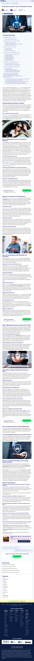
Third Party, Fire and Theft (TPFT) (10, 50)
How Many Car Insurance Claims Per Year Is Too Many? (10, 572)
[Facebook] (12, 647)
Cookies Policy (20, 604)
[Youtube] (17, 647)
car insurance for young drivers (13, 198)
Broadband (5, 584)
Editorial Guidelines (25, 604)
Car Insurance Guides (14, 3)
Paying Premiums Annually (9, 56)
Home (3, 3)
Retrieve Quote (26, 192)
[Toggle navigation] (32, 1)
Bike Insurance (22, 616)
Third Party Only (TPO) (8, 49)
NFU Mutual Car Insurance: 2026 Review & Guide (9, 568)
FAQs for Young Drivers (7, 77)
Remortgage (16, 611)
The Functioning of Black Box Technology (11, 63)
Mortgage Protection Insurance (16, 620)
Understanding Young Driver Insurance (9, 37)
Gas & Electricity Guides (5, 621)
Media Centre (27, 622)
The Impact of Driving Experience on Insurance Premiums (14, 43)
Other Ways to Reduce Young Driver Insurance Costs (11, 66)
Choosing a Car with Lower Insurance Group (12, 54)
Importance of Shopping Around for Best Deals (12, 71)
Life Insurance (22, 623)
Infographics (5, 582)
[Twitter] (14, 647)
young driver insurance (17, 92)
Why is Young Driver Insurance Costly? (11, 39)
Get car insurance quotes (23, 541)
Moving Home (16, 615)
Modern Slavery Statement (14, 605)
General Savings (5, 579)
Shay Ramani (6, 10)
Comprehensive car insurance (7, 208)
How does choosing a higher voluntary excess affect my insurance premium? (17, 78)
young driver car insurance (9, 161)
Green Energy (6, 625)
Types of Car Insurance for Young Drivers (10, 46)
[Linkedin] (22, 647)
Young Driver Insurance (6, 114)
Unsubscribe (20, 605)
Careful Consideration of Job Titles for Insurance (12, 70)
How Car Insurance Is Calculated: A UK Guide (9, 566)
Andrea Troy (15, 10)
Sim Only (27, 611)
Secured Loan (5, 592)
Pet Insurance (22, 622)
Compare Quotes (26, 190)
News (4, 593)
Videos (4, 589)
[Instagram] (19, 647)
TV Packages (11, 616)
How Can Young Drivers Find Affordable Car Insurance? (12, 52)
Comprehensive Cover (8, 48)
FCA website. (4, 658)
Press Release (5, 587)
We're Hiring (27, 623)
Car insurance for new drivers (16, 151)
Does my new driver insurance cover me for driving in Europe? (15, 82)
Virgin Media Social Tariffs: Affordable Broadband (23, 550)
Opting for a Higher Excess (9, 60)
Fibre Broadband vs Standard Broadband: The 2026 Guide (11, 570)
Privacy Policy (8, 604)
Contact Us (3, 604)
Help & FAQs (27, 621)
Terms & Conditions (13, 604)
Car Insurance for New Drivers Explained (8, 564)
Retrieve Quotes (17, 558)
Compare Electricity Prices (5, 618)
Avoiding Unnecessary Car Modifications (11, 69)
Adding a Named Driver (8, 68)
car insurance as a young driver (15, 258)
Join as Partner (27, 632)
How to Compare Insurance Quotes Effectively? (11, 73)
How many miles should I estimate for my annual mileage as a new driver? (17, 81)
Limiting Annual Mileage (9, 55)
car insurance (19, 87)
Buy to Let (16, 616)
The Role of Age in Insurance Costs (10, 42)
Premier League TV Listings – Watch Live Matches (10, 547)
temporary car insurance (6, 164)
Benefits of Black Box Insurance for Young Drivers (12, 64)
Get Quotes (17, 556)
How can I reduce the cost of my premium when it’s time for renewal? (16, 83)
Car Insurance (7, 3)
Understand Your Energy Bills (5, 632)
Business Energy (5, 595)
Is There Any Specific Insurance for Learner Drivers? (11, 74)
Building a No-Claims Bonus (9, 57)
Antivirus (4, 581)
